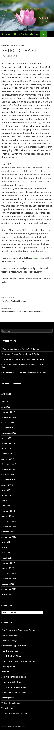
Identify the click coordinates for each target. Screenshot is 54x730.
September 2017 (8, 537)
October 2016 (7, 584)
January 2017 (7, 568)
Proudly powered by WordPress (13, 726)
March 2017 (6, 558)
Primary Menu (50, 34)
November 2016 (8, 578)
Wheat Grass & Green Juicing (14, 713)
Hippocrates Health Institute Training (18, 661)
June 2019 (6, 448)
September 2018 (8, 479)
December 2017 (8, 521)
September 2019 (8, 443)
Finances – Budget (9, 640)
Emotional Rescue (9, 635)
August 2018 (7, 485)
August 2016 (7, 594)
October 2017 (7, 531)
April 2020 (6, 438)
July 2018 (5, 490)
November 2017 (8, 526)
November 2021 (8, 417)
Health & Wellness (9, 651)
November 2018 (8, 469)
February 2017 (8, 563)
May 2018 (5, 500)
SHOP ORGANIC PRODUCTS (14, 677)
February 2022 (8, 412)
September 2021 (8, 427)
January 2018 (7, 516)
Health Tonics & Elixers (11, 656)
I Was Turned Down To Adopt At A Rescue (20, 349)
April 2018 (6, 505)
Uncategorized (17, 45)
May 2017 (5, 547)
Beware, (36, 257)
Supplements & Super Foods (13, 692)
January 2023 (7, 401)
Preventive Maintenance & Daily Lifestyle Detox (22, 359)
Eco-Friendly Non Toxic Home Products (19, 630)
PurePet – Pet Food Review (13, 299)
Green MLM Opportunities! (13, 645)
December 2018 (8, 464)
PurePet (5, 45)
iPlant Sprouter (8, 666)
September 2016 (8, 589)
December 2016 (8, 573)
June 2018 (6, 495)
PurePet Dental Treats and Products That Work (22, 310)
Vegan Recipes (7, 708)
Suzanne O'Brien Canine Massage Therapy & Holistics (20, 34)
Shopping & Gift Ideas (11, 682)
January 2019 (7, 459)
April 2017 (6, 552)
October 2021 (7, 422)
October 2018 (7, 474)
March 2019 (6, 453)
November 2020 (8, 433)
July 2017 (5, 542)
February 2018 (8, 511)
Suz (15, 56)
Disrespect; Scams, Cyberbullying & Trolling (20, 354)
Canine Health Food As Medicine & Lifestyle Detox (24, 372)
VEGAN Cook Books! (10, 703)
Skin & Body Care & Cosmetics (15, 687)
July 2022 (5, 407)
